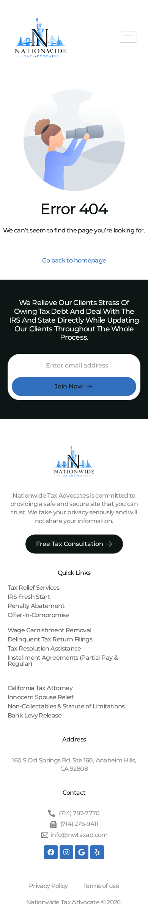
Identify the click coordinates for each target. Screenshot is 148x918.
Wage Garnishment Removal (49, 630)
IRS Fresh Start (29, 596)
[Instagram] (66, 852)
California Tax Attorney (40, 688)
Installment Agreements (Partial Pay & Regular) (63, 660)
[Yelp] (97, 852)
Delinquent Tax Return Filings (50, 639)
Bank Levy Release (34, 715)
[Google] (81, 852)
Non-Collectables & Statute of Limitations (66, 706)
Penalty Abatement (36, 605)
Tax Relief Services (34, 587)
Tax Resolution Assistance (44, 648)
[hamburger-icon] (128, 37)
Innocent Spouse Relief (41, 697)
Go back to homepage (74, 260)
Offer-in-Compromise (38, 615)
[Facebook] (51, 852)
